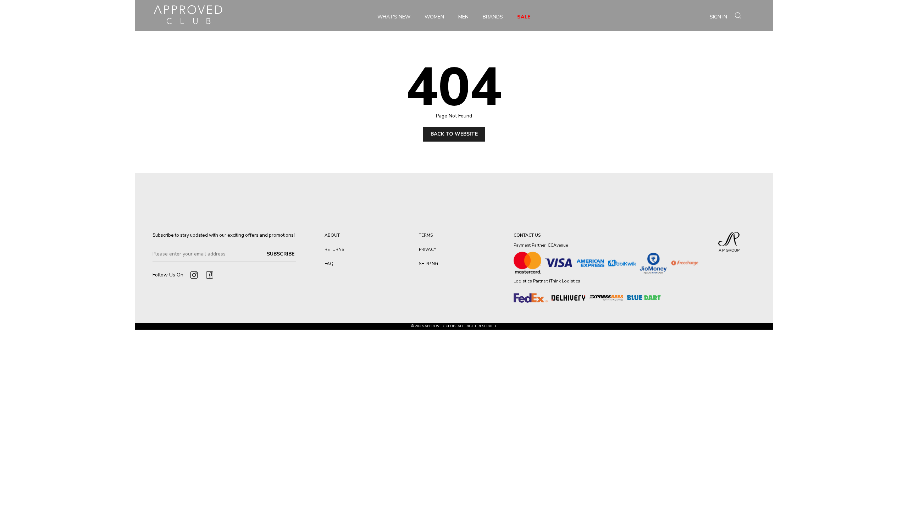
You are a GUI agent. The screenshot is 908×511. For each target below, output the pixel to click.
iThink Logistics (564, 281)
